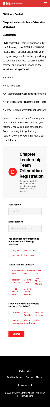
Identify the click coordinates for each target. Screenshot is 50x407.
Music (39, 377)
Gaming (29, 377)
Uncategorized (25, 385)
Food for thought (14, 377)
